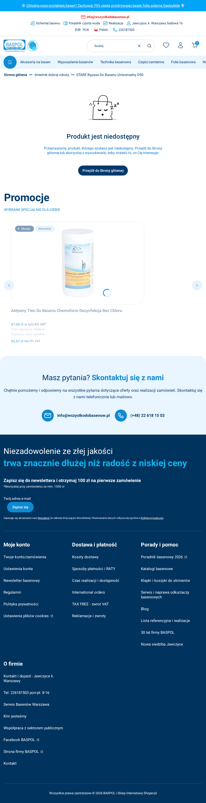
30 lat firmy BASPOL (157, 632)
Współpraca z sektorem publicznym (33, 728)
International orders (88, 592)
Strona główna (15, 75)
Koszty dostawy (85, 557)
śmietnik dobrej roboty (51, 75)
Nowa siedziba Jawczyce (162, 644)
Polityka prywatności (21, 604)
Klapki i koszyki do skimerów (165, 580)
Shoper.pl (150, 793)
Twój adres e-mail (17, 499)
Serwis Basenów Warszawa (26, 704)
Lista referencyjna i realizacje (165, 620)
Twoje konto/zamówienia (25, 557)
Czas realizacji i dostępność (95, 580)
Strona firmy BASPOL (22, 751)
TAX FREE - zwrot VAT (90, 604)
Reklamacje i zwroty (89, 616)
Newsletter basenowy (22, 580)
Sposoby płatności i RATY (93, 569)
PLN (86, 30)
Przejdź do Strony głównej (103, 171)
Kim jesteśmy (15, 716)
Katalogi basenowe (157, 569)
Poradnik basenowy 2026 (162, 557)
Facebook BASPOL (20, 740)
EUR (78, 30)
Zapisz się (20, 507)
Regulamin (12, 592)
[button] (149, 46)
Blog (144, 609)
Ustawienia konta (18, 569)
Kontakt (10, 763)
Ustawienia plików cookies (27, 616)
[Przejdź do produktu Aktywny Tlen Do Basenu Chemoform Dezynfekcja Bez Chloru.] (77, 263)
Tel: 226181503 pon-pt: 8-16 (26, 692)
